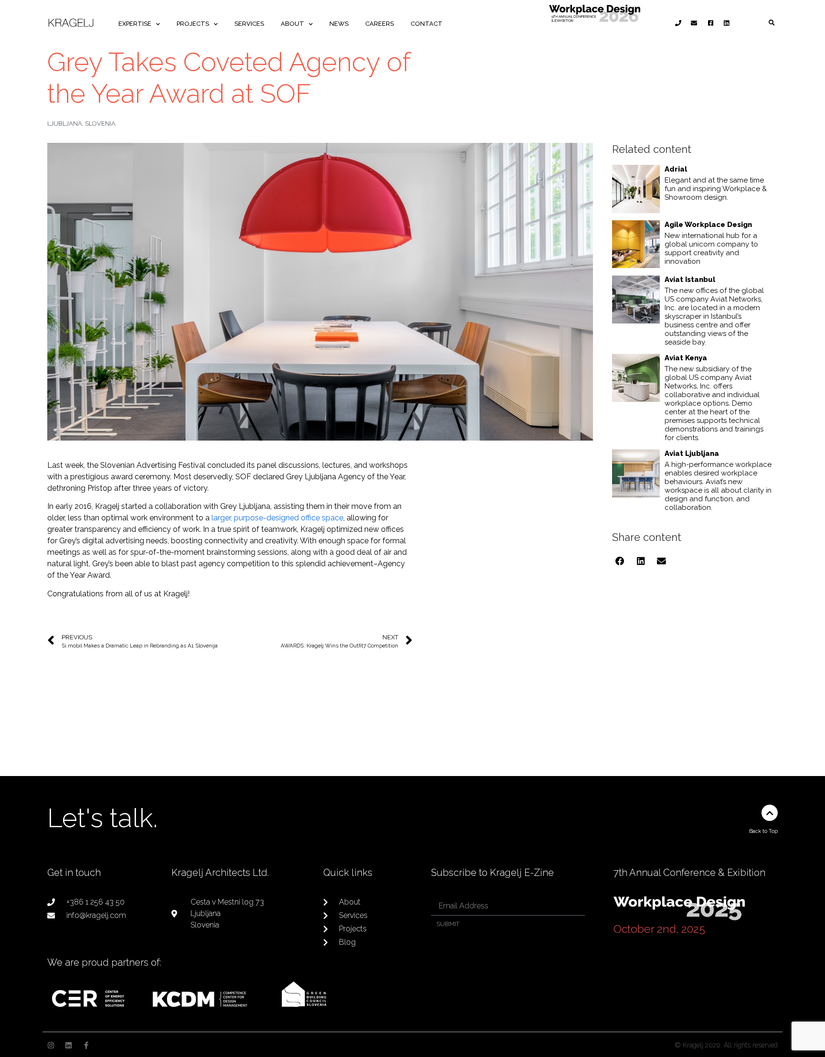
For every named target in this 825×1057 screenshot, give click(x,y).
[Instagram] (50, 1045)
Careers (379, 23)
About (292, 23)
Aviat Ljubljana (692, 453)
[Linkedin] (68, 1045)
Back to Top (763, 831)
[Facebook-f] (86, 1045)
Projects (193, 23)
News (339, 23)
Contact (427, 23)
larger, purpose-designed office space (277, 517)
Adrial (676, 169)
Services (249, 23)
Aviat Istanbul (690, 279)
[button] (772, 23)
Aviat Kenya (686, 358)
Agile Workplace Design (708, 224)
